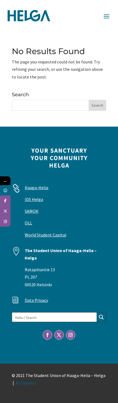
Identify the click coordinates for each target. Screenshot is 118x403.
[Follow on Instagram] (70, 335)
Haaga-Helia (36, 187)
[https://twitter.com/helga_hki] (5, 211)
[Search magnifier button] (101, 317)
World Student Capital (45, 235)
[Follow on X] (59, 335)
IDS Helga (34, 199)
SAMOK (31, 211)
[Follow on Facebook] (47, 335)
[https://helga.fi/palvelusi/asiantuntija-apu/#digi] (5, 190)
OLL (28, 223)
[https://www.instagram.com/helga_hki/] (5, 221)
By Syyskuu (26, 383)
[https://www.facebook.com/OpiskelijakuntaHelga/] (5, 200)
